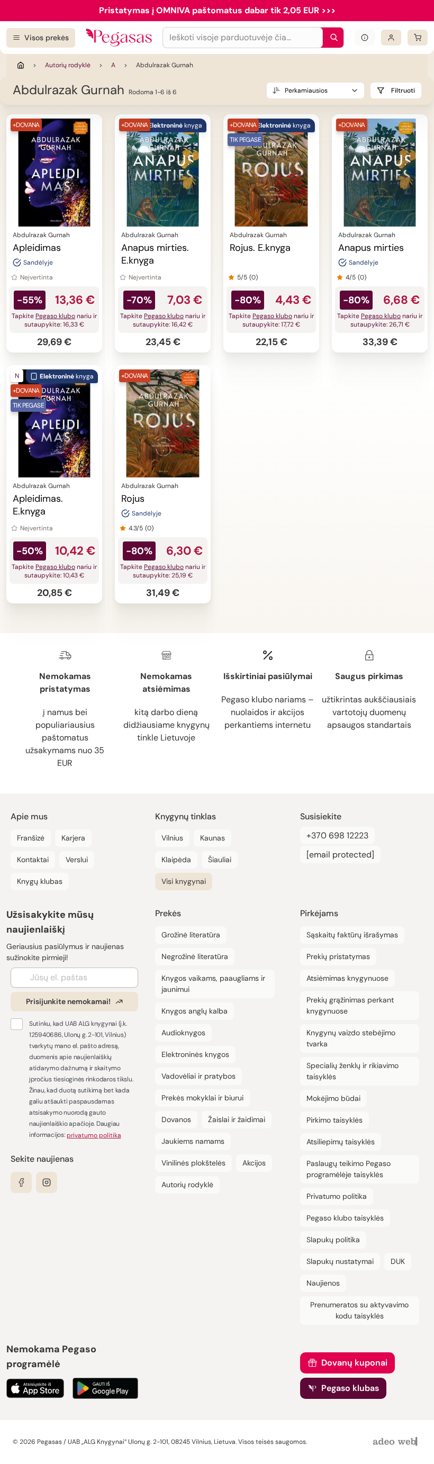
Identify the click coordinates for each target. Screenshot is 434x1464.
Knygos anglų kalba (194, 1011)
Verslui (77, 859)
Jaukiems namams (192, 1141)
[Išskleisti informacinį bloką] (365, 38)
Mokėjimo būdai (333, 1098)
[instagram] (46, 1182)
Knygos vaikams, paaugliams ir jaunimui (213, 983)
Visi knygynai (183, 881)
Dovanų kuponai (354, 1362)
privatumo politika (94, 1135)
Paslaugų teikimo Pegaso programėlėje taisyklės (348, 1169)
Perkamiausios (306, 90)
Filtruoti (403, 90)
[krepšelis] (418, 38)
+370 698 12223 (337, 835)
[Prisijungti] (391, 38)
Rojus (132, 498)
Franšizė (30, 838)
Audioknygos (183, 1032)
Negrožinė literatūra (194, 956)
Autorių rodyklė (68, 65)
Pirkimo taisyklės (334, 1120)
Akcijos (254, 1163)
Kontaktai (33, 859)
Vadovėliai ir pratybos (198, 1076)
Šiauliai (219, 859)
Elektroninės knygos (195, 1054)
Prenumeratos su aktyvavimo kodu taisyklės (359, 1310)
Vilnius (172, 838)
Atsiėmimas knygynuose (347, 978)
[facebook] (21, 1182)
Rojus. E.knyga (260, 247)
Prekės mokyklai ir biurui (202, 1097)
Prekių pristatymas (338, 956)
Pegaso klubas (350, 1388)
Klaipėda (176, 859)
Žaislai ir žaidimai (236, 1119)
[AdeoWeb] (396, 1442)
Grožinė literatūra (190, 934)
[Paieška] (331, 37)
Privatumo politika (336, 1196)
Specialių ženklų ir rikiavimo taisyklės (352, 1071)
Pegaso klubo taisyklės (345, 1218)
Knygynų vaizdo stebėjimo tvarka (350, 1038)
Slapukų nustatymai (340, 1261)
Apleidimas (37, 247)
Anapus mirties (371, 247)
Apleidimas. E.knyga (38, 505)
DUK (398, 1261)
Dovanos (176, 1119)
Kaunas (212, 838)
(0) (253, 277)
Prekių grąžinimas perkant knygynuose (350, 1005)
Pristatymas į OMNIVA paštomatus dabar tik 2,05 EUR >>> (217, 10)
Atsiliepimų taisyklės (340, 1141)
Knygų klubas (39, 881)
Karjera (73, 838)
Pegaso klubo (55, 316)
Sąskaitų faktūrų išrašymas (352, 934)
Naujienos (323, 1283)
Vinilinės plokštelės (193, 1163)
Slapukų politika (333, 1239)
